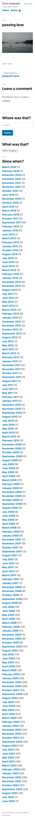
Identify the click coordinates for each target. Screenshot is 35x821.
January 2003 (10, 773)
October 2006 (10, 595)
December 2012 (11, 321)
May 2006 (8, 614)
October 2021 (10, 190)
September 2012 (12, 333)
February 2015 (10, 242)
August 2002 (10, 793)
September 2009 (12, 456)
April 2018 (8, 206)
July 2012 (8, 341)
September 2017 (12, 222)
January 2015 (10, 246)
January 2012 (10, 361)
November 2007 (11, 543)
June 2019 (8, 194)
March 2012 (9, 353)
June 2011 (8, 388)
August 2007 (10, 555)
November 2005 (11, 638)
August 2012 (9, 337)
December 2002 (11, 777)
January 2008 (10, 535)
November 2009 (11, 448)
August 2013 (9, 289)
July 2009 (8, 464)
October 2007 (10, 547)
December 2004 (12, 682)
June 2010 (8, 424)
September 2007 (12, 551)
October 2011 (10, 373)
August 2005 (10, 650)
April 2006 (8, 618)
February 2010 (10, 440)
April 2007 (8, 571)
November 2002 (11, 781)
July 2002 (8, 797)
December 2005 (11, 634)
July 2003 (8, 749)
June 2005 (8, 658)
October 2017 (10, 218)
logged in (17, 97)
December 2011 (11, 365)
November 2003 (11, 733)
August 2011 (9, 381)
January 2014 (10, 278)
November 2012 (11, 325)
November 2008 (11, 496)
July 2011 (7, 385)
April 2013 (8, 305)
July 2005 (8, 654)
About (14, 10)
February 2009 (11, 484)
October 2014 (10, 250)
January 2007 (10, 583)
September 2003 (12, 741)
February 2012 (10, 357)
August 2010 (9, 416)
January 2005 (10, 678)
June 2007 (8, 563)
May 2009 (8, 472)
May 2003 (8, 757)
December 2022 (11, 178)
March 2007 (9, 575)
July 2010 (8, 420)
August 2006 (10, 602)
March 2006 (9, 622)
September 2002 (12, 789)
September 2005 (12, 646)
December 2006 (11, 587)
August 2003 (10, 745)
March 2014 (9, 270)
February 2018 (10, 214)
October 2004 (10, 690)
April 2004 (8, 713)
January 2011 (10, 400)
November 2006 (11, 591)
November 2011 (11, 369)
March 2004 (9, 717)
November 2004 (12, 686)
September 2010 (12, 412)
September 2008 (12, 503)
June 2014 (8, 262)
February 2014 (10, 274)
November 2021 (11, 186)
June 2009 (8, 468)
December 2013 (11, 282)
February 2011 (10, 396)
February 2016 (10, 226)
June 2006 (8, 610)
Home (5, 10)
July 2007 (8, 559)
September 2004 (12, 694)
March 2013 (9, 309)
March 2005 (9, 670)
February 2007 (11, 579)
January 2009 (10, 488)
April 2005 (8, 666)
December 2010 (11, 404)
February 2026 (11, 171)
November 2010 (11, 408)
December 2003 (11, 729)
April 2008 (8, 523)
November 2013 (11, 285)
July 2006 (8, 606)
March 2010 (9, 436)
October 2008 (10, 500)
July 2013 (8, 293)
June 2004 (8, 706)
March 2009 (9, 480)
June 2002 (8, 801)
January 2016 (10, 230)
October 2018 (10, 202)
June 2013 (8, 297)
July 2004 (8, 702)
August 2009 (10, 460)
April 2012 (8, 349)
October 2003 (10, 737)
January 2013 (10, 317)
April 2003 (8, 761)
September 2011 (11, 377)
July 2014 (8, 258)
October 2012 (10, 329)
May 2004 (8, 710)
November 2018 (11, 198)
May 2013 (8, 301)
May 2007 (8, 567)
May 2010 (8, 428)
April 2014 (8, 266)
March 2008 (9, 527)
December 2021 (11, 182)
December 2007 (11, 539)
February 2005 (11, 674)
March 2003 (9, 765)
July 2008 (8, 511)
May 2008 (8, 519)
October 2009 (10, 452)
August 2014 (9, 254)
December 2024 (11, 174)
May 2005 (8, 662)
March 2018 (9, 210)
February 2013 (10, 313)
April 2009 (8, 476)
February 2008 (11, 531)
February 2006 (11, 626)
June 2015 (8, 234)
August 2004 (10, 698)
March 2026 (9, 167)
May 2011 (7, 392)
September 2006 (12, 599)
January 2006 (10, 630)
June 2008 (8, 515)
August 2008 (10, 507)
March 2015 (9, 238)
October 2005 (10, 642)
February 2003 (11, 769)
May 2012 (8, 345)
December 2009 (11, 444)
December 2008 (11, 492)
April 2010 (8, 432)
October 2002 (10, 785)
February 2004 (11, 721)
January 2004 (10, 725)
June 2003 (8, 753)
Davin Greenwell (11, 3)
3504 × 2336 (7, 64)
